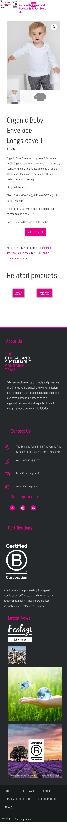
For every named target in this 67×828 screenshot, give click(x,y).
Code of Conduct (47, 799)
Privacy (8, 807)
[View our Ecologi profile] (20, 633)
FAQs (7, 791)
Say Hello (47, 791)
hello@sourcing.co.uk (27, 473)
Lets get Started (26, 791)
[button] (33, 4)
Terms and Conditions (17, 799)
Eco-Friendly (23, 253)
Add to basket (35, 232)
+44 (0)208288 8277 (28, 460)
